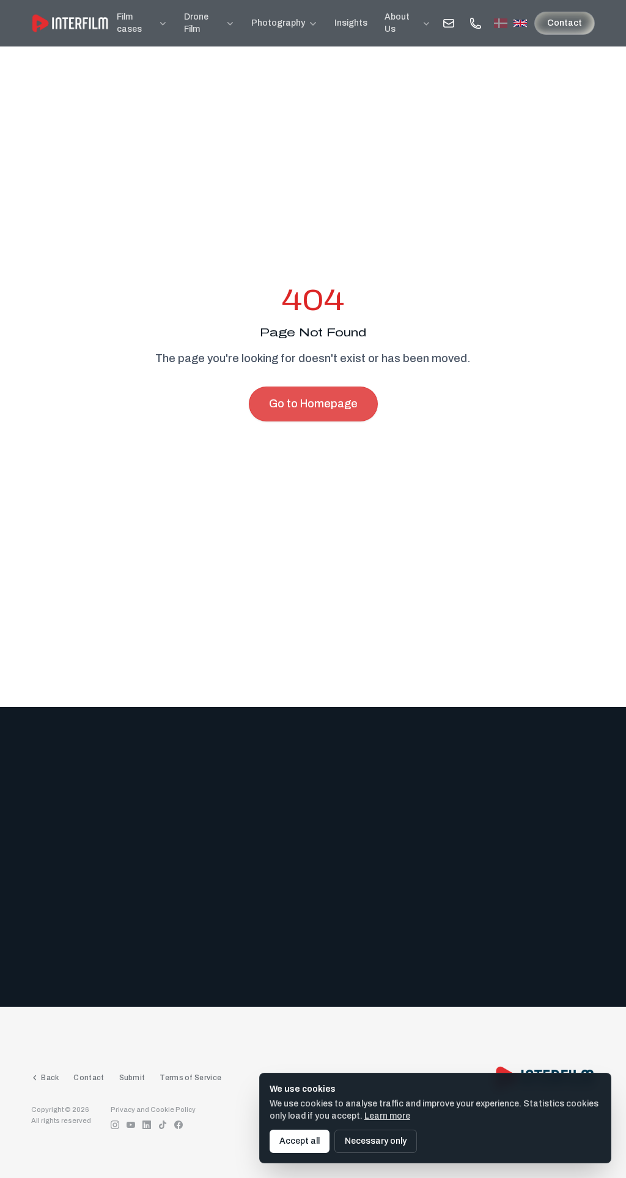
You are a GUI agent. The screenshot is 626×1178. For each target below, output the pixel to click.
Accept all (299, 1141)
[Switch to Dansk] (501, 23)
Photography (278, 23)
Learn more (387, 1116)
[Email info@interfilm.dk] (449, 23)
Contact (564, 23)
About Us (397, 23)
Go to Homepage (313, 404)
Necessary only (376, 1141)
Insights (350, 23)
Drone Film (196, 23)
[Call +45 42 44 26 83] (476, 23)
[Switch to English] (520, 23)
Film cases (129, 23)
